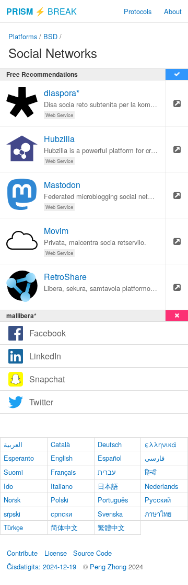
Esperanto (19, 458)
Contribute (22, 553)
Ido (8, 486)
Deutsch (110, 444)
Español (110, 458)
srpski (12, 514)
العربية (13, 444)
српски (61, 514)
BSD (50, 36)
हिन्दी (151, 472)
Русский (158, 500)
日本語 (108, 486)
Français (63, 472)
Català (60, 444)
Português (113, 500)
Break (41, 11)
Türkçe (13, 527)
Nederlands (161, 486)
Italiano (62, 486)
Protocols (137, 11)
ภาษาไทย (158, 514)
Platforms (22, 36)
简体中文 (64, 527)
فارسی (154, 458)
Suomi (13, 472)
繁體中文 (111, 527)
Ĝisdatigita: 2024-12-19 (41, 566)
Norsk (12, 500)
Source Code (92, 553)
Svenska (110, 514)
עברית (107, 472)
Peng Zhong (109, 566)
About (173, 11)
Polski (59, 500)
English (62, 458)
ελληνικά (161, 444)
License (55, 553)
